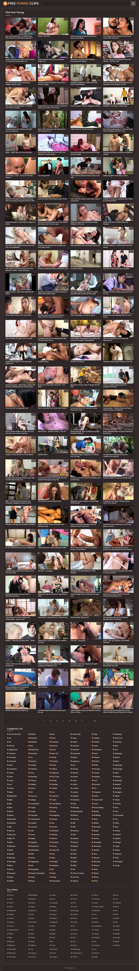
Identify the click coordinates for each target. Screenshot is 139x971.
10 (95, 721)
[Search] (133, 3)
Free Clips (23, 4)
